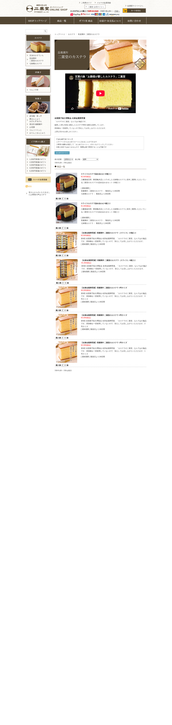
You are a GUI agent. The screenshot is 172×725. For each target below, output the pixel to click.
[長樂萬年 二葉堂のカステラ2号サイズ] (66, 334)
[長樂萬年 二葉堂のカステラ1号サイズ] (66, 362)
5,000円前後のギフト (37, 171)
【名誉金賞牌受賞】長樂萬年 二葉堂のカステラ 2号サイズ (104, 315)
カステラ (71, 34)
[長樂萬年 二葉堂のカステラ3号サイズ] (66, 307)
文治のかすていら (36, 55)
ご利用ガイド (86, 3)
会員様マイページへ (135, 6)
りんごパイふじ (35, 130)
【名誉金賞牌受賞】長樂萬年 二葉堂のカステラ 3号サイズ (104, 288)
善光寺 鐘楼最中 (35, 124)
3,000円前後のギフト (37, 165)
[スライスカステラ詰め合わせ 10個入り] (66, 193)
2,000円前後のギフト (37, 162)
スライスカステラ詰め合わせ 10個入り (96, 174)
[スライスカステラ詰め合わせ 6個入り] (66, 222)
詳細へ (117, 11)
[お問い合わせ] (134, 22)
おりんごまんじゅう (37, 133)
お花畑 (32, 127)
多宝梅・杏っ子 (35, 116)
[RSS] (29, 185)
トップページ (60, 34)
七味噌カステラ (35, 64)
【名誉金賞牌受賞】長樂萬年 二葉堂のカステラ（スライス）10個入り (108, 233)
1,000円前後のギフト (37, 159)
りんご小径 (33, 90)
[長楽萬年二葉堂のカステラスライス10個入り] (66, 252)
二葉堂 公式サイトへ (96, 7)
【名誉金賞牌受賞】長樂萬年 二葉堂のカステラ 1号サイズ (104, 343)
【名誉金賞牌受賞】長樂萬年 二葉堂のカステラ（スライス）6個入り (108, 260)
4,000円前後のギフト (37, 168)
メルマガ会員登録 (104, 3)
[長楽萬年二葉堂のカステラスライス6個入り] (67, 279)
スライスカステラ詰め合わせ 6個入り (96, 203)
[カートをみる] (134, 12)
